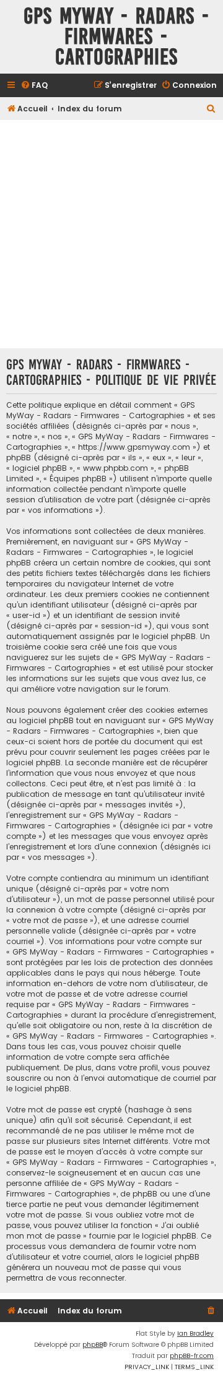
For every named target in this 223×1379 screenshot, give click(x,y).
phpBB (92, 1344)
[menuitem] (34, 85)
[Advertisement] (111, 233)
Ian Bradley (195, 1333)
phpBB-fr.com (192, 1355)
